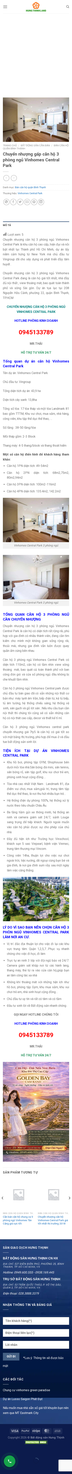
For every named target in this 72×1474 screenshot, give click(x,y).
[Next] (69, 1205)
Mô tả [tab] (7, 225)
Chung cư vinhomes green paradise (26, 1390)
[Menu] (5, 6)
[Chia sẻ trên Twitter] (20, 202)
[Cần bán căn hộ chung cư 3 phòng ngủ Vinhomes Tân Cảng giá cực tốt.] (18, 1194)
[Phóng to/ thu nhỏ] (15, 1451)
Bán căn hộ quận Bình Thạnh (30, 187)
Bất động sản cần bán (35, 145)
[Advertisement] (36, 51)
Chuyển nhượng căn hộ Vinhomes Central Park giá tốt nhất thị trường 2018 (53, 1220)
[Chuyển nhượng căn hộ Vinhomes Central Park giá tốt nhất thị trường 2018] (53, 1194)
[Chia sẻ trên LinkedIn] (41, 202)
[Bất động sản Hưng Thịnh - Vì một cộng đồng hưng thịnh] (36, 7)
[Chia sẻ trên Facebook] (13, 202)
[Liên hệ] (9, 1461)
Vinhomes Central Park (30, 193)
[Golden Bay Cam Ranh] (36, 1111)
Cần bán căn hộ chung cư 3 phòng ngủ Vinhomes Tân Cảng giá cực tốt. (18, 1220)
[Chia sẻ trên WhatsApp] (6, 202)
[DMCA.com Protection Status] (36, 1442)
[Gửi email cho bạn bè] (27, 202)
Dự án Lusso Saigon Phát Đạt (22, 1399)
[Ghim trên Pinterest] (34, 202)
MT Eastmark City (27, 1413)
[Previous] (3, 1205)
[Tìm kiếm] (67, 6)
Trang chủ (10, 145)
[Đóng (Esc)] (3, 1451)
